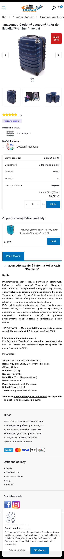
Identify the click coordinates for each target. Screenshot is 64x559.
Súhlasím (39, 550)
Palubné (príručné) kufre (23, 17)
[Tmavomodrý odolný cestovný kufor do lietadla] (11, 97)
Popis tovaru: (13, 256)
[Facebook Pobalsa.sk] (7, 502)
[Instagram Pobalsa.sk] (16, 502)
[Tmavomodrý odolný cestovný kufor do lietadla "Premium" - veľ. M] (32, 55)
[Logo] (32, 8)
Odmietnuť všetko (17, 550)
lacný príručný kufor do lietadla (30, 396)
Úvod (4, 17)
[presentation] (5, 55)
